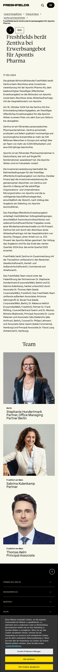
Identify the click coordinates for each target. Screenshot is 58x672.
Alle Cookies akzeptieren (29, 667)
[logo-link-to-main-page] (16, 5)
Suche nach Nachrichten (14, 18)
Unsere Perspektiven (13, 14)
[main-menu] (51, 5)
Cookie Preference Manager (29, 651)
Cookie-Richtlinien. (14, 646)
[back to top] (52, 571)
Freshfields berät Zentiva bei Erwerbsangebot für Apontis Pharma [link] (28, 22)
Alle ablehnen (29, 659)
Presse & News (32, 14)
